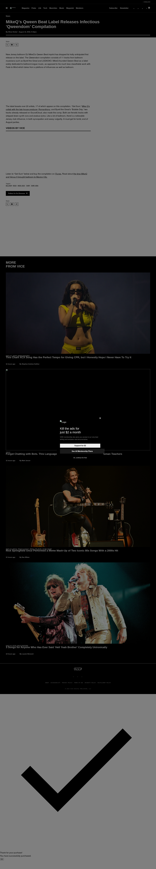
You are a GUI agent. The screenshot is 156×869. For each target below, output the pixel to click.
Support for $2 (80, 446)
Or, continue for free (80, 458)
